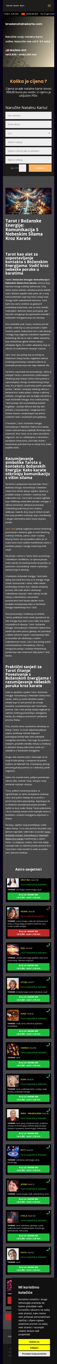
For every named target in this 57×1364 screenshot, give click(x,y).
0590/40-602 (37, 13)
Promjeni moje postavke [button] (34, 1353)
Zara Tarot (10, 528)
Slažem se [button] (34, 1341)
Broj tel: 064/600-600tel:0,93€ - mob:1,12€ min (28, 891)
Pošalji (40, 167)
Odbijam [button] (34, 1347)
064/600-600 (18, 50)
